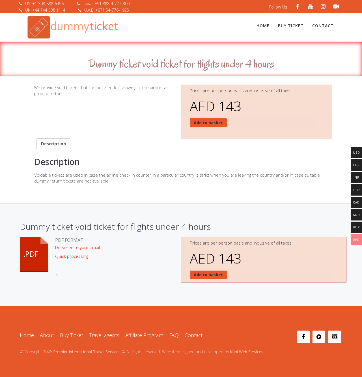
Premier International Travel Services (86, 351)
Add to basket (208, 122)
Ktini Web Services (246, 351)
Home (263, 25)
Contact (323, 25)
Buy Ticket (291, 25)
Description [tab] (53, 143)
